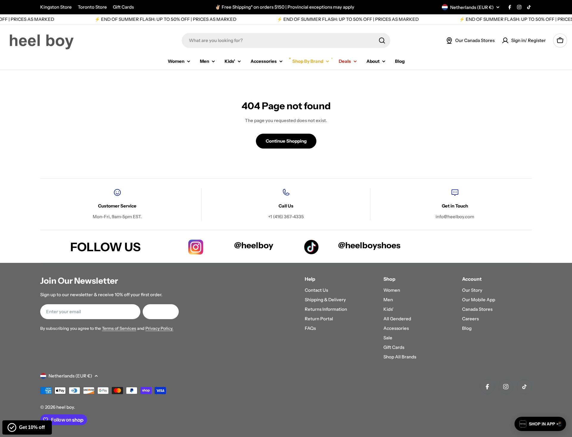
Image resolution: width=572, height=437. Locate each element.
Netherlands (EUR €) (472, 7)
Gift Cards (123, 7)
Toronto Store (92, 7)
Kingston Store (56, 7)
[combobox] (286, 40)
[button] (540, 424)
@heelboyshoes (369, 245)
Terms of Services (119, 328)
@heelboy (253, 245)
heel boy (65, 407)
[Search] (382, 40)
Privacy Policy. (159, 328)
